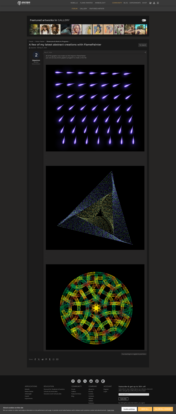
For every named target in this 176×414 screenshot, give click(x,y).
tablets (91, 401)
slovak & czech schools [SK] (52, 394)
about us (91, 389)
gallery (83, 9)
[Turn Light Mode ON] (143, 20)
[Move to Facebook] (73, 381)
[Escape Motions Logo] (24, 3)
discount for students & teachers (54, 389)
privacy (91, 391)
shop (144, 3)
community (117, 3)
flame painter (86, 3)
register (106, 389)
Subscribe (123, 399)
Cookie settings (129, 409)
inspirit (27, 396)
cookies (91, 394)
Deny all (145, 409)
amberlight (100, 3)
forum (75, 9)
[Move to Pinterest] (97, 381)
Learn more (110, 410)
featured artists (76, 394)
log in (105, 391)
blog (126, 3)
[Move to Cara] (103, 381)
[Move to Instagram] (79, 381)
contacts (91, 396)
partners (91, 403)
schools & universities (51, 391)
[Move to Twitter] (85, 381)
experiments (135, 3)
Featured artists (96, 9)
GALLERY (63, 20)
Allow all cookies (163, 409)
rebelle (74, 3)
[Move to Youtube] (91, 381)
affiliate (91, 398)
